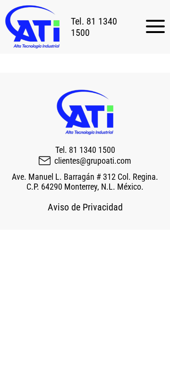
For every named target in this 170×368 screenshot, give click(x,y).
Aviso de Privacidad (85, 207)
